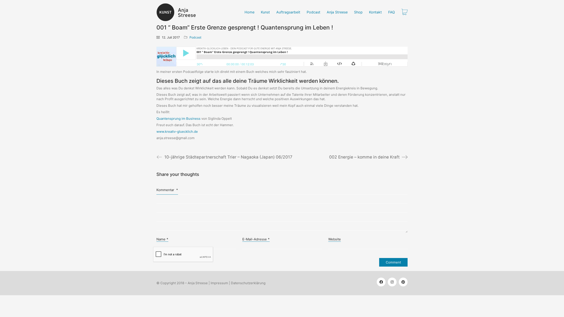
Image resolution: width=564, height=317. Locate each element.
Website (334, 239)
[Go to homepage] (178, 12)
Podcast (195, 37)
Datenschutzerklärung (248, 283)
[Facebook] (381, 282)
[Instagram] (392, 282)
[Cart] (404, 12)
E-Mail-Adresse (256, 239)
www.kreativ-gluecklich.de (177, 131)
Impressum (219, 283)
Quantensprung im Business (178, 118)
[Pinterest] (403, 282)
